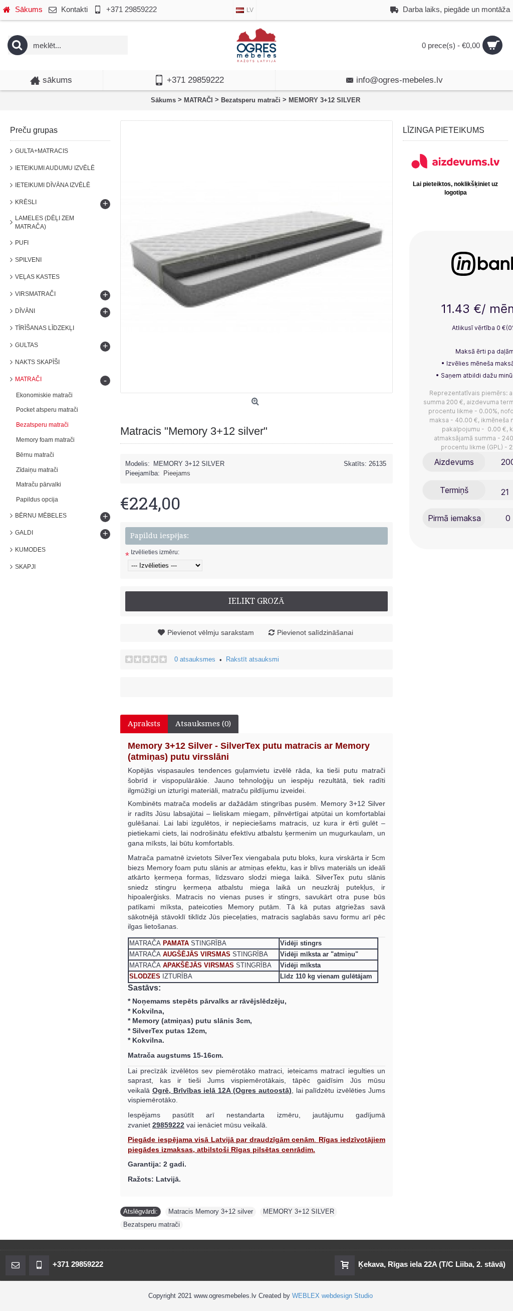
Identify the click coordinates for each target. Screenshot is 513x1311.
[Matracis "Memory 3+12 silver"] (256, 256)
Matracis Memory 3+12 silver (210, 1211)
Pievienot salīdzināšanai (315, 632)
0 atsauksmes (194, 659)
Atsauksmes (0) (203, 723)
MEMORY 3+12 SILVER (298, 1211)
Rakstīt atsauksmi (252, 659)
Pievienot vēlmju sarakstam (210, 632)
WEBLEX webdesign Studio (332, 1295)
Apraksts (144, 723)
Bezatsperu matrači (151, 1224)
